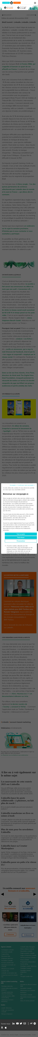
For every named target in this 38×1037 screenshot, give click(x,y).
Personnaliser (21, 541)
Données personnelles (25, 1034)
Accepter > (13, 485)
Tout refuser (20, 537)
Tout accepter (21, 534)
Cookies (34, 1034)
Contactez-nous (5, 1034)
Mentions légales (14, 1034)
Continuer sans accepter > (26, 485)
